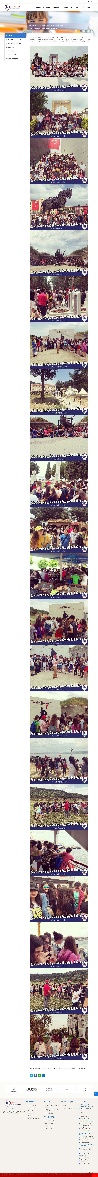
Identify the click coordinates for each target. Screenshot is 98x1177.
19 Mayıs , (39, 1068)
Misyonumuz (11, 47)
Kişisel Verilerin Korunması (34, 1118)
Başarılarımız (46, 7)
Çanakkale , (34, 1068)
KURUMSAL (34, 25)
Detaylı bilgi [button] (8, 1175)
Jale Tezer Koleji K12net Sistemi (69, 1108)
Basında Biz (11, 51)
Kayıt (71, 7)
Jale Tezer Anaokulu (49, 1120)
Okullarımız (56, 7)
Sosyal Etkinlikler (41, 25)
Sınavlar (78, 7)
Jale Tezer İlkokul (49, 1123)
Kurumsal (37, 7)
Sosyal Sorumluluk (13, 58)
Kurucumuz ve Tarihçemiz (15, 39)
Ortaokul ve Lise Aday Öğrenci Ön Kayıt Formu (52, 1106)
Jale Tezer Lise (48, 1128)
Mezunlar (65, 1105)
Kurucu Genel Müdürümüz (15, 43)
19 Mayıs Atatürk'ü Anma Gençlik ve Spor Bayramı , (63, 1068)
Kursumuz (65, 7)
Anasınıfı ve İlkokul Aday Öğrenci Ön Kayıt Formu (52, 1110)
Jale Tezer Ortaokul (49, 1125)
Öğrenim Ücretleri (49, 1113)
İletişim (88, 7)
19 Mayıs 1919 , (46, 1068)
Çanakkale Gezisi (81, 1068)
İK (83, 7)
